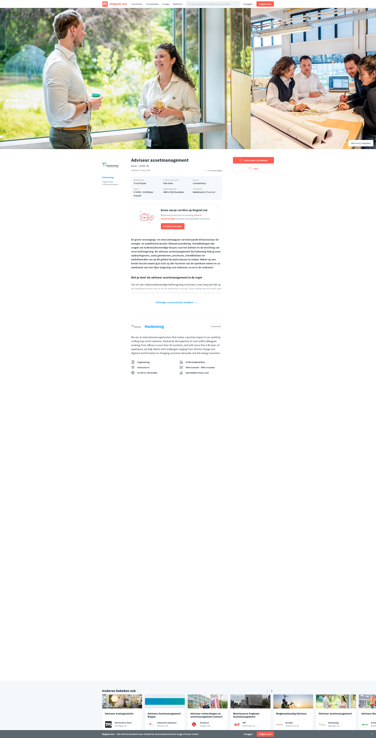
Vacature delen (215, 170)
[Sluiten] (372, 734)
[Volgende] (272, 691)
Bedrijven (178, 3)
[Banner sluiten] (218, 208)
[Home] (115, 4)
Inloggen (247, 3)
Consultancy (199, 183)
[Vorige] (267, 691)
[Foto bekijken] (125, 78)
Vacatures (137, 3)
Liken (255, 168)
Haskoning (108, 177)
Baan (134, 166)
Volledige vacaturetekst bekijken (175, 302)
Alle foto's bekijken (361, 143)
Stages (165, 3)
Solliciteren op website (255, 160)
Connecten (216, 326)
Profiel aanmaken (172, 226)
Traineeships (152, 3)
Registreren (265, 3)
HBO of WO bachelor (173, 192)
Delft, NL (145, 166)
